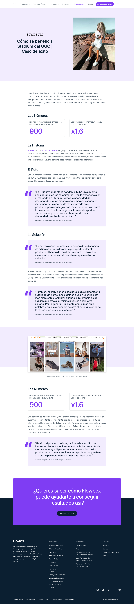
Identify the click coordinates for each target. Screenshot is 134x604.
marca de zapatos (50, 150)
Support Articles (57, 599)
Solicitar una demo (67, 513)
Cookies (40, 599)
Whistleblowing (69, 599)
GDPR (47, 599)
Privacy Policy (30, 599)
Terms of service (18, 599)
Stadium (31, 150)
